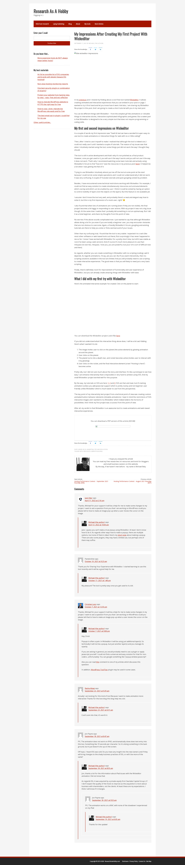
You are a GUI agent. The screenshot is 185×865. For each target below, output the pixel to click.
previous (82, 100)
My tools (87, 24)
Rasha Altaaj (90, 688)
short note (122, 535)
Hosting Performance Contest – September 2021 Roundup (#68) (91, 482)
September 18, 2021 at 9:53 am (104, 800)
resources (87, 451)
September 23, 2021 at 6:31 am (100, 710)
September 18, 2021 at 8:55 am (100, 768)
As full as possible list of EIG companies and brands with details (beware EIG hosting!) (53, 77)
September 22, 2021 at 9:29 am (97, 691)
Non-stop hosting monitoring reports (52, 84)
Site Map (148, 861)
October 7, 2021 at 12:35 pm (96, 607)
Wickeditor (134, 100)
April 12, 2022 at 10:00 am (98, 525)
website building (97, 451)
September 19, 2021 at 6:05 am (108, 819)
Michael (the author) (96, 43)
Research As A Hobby (51, 11)
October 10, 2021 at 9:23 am (96, 561)
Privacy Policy (134, 861)
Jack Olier (88, 498)
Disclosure (125, 861)
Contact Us (142, 861)
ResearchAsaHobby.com (112, 861)
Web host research (42, 24)
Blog (70, 24)
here (137, 164)
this (97, 662)
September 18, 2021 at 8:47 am (97, 736)
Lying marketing (58, 24)
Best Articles (99, 24)
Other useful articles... (42, 122)
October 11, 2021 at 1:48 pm (99, 580)
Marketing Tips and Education (97, 449)
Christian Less (90, 604)
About (78, 24)
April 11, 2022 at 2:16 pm (94, 500)
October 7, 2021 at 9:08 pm (99, 631)
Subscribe (52, 43)
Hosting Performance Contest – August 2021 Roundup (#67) (132, 482)
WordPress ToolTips (99, 670)
